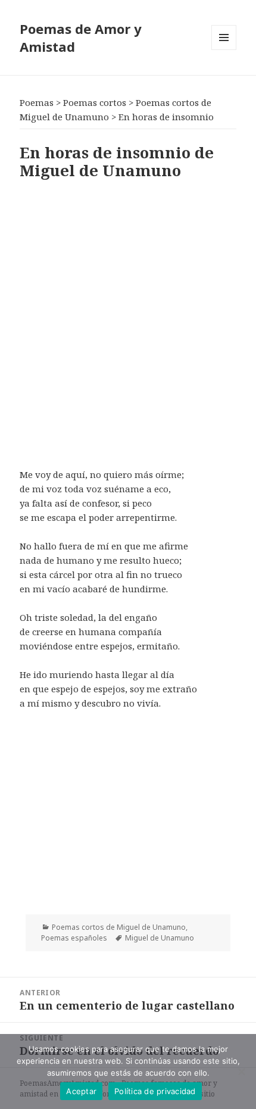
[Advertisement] (128, 321)
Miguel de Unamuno (159, 938)
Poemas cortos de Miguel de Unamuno (119, 927)
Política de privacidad (155, 1091)
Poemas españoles (74, 938)
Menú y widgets (224, 49)
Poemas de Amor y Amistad (81, 37)
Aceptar (81, 1091)
